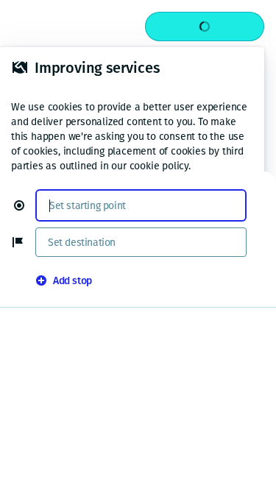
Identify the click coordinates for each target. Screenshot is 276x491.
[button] (25, 205)
